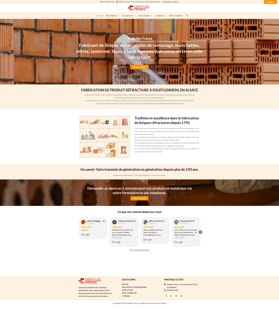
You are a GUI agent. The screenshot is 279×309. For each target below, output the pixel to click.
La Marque (159, 16)
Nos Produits (139, 67)
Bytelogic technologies (157, 303)
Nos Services (127, 16)
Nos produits (111, 16)
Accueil (99, 16)
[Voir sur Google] (83, 222)
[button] (171, 2)
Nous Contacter (176, 16)
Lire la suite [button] (117, 237)
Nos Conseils (144, 16)
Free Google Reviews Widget (140, 250)
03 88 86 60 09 (108, 2)
